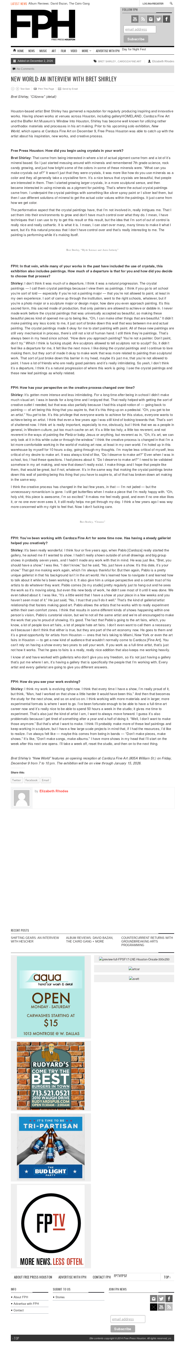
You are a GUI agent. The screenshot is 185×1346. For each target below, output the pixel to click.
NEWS (31, 50)
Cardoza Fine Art (129, 61)
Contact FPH (102, 1276)
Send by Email (70, 88)
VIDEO (74, 50)
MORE (85, 50)
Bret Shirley (107, 61)
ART (54, 50)
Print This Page (46, 88)
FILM (63, 50)
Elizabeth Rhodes (163, 61)
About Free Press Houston (33, 1276)
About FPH (21, 1297)
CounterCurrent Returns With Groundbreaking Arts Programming (147, 941)
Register (158, 3)
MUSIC (43, 50)
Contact (19, 1310)
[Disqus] (92, 865)
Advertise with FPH (108, 50)
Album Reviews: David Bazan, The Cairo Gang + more (59, 5)
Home (20, 50)
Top (167, 1276)
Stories (60, 1297)
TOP (15, 1338)
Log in (146, 3)
